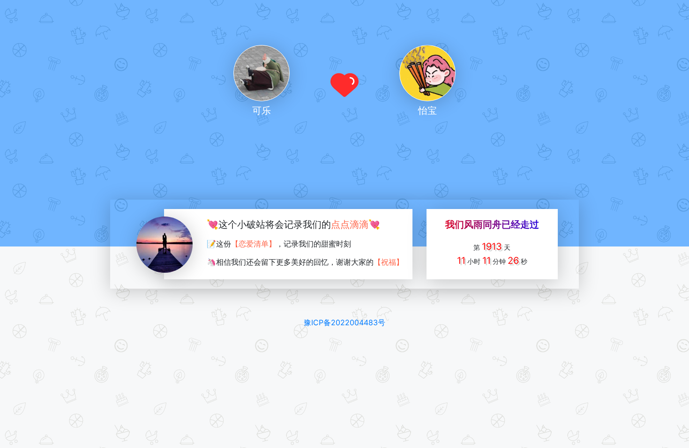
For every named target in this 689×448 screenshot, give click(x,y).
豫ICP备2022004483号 (344, 322)
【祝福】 (389, 262)
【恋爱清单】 (253, 243)
